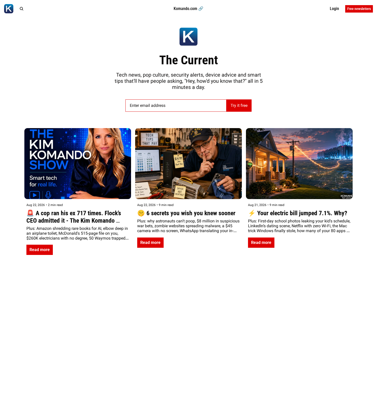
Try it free (239, 105)
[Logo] (8, 8)
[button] (39, 250)
